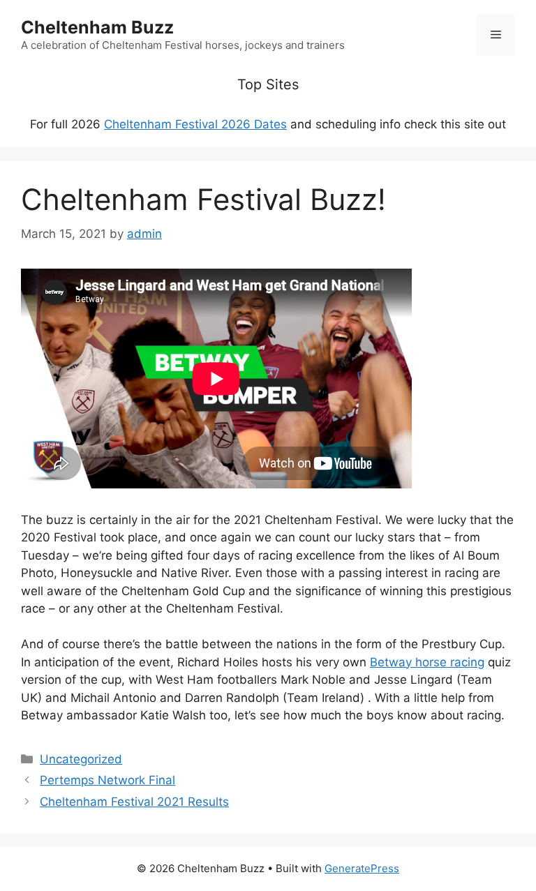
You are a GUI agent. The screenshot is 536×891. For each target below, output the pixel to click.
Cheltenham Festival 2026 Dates (195, 124)
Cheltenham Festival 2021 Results (134, 802)
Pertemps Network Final (107, 780)
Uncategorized (81, 759)
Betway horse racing (427, 662)
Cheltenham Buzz (97, 27)
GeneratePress (362, 868)
